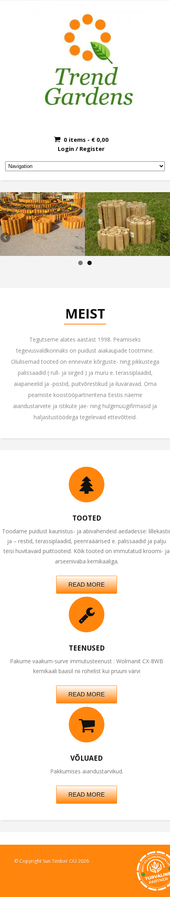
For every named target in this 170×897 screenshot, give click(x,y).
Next (164, 238)
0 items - (86, 139)
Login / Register (81, 149)
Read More (86, 584)
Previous (6, 238)
